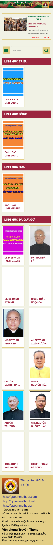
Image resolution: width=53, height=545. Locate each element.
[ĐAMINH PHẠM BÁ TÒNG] (40, 447)
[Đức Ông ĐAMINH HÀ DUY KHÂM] (13, 364)
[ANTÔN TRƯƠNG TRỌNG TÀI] (13, 405)
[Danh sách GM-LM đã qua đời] (13, 240)
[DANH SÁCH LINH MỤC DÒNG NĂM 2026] (13, 135)
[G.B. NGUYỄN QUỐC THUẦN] (40, 405)
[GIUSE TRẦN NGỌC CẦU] (40, 282)
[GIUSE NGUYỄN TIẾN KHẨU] (40, 364)
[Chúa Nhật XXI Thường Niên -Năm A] (15, 24)
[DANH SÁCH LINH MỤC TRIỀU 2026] (13, 82)
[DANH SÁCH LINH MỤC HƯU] (13, 188)
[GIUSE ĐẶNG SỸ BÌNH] (13, 282)
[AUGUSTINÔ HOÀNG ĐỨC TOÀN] (13, 447)
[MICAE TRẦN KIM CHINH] (13, 323)
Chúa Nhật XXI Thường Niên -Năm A (37, 25)
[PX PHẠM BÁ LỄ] (40, 240)
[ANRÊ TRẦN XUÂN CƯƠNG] (40, 323)
